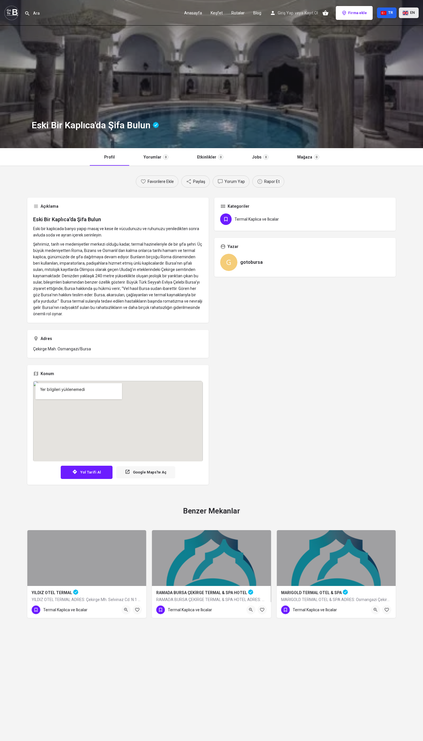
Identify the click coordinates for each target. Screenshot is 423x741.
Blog (257, 13)
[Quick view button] (126, 609)
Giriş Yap (286, 13)
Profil (109, 157)
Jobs (259, 157)
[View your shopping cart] (325, 13)
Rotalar (238, 13)
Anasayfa (193, 13)
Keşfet (217, 13)
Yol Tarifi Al (90, 472)
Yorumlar (155, 157)
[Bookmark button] (137, 609)
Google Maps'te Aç (150, 472)
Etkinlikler (209, 157)
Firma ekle (357, 13)
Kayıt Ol (311, 13)
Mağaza (307, 157)
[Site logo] (12, 12)
